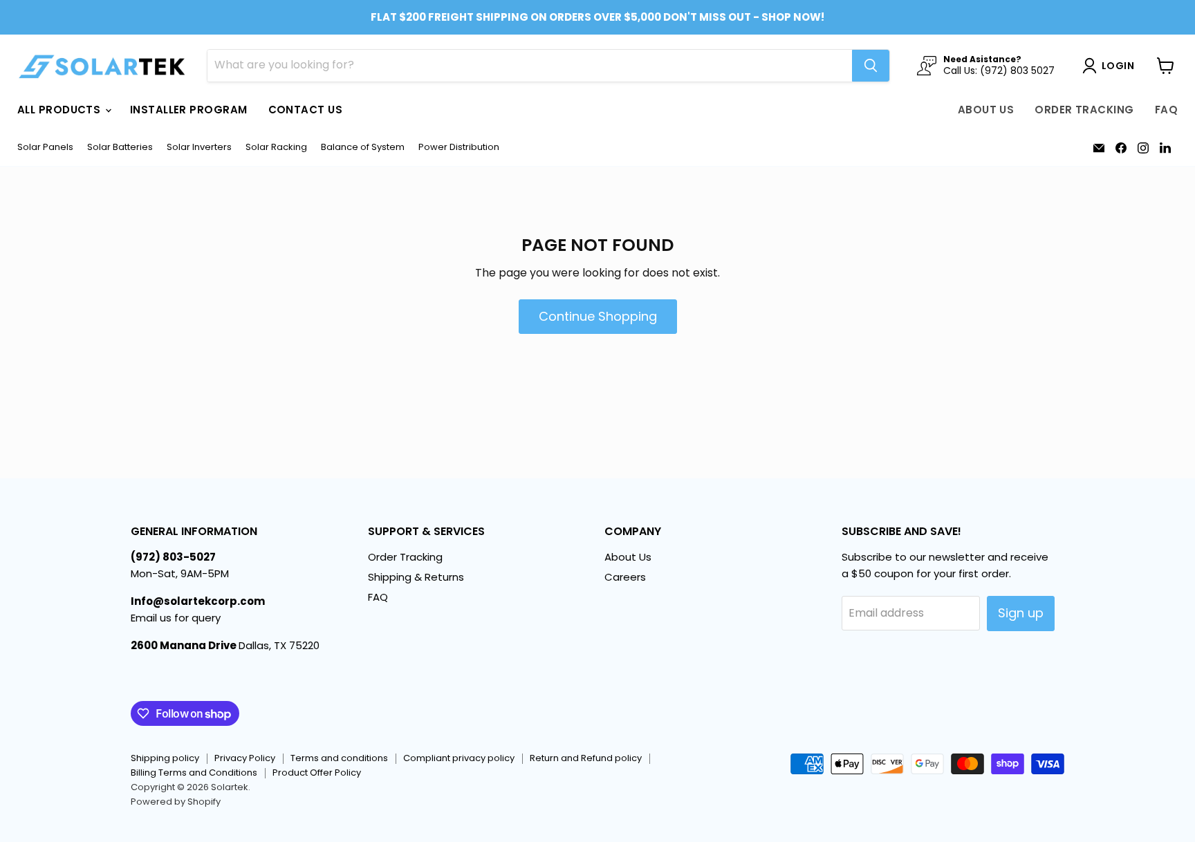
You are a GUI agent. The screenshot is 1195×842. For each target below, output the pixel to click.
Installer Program (189, 109)
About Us (986, 109)
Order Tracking (1084, 109)
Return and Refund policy (586, 758)
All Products (60, 109)
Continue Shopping (598, 316)
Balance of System (363, 147)
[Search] (870, 66)
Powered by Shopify (176, 801)
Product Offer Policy (316, 772)
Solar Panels (45, 147)
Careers (625, 577)
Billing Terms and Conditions (194, 772)
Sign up (1021, 612)
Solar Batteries (120, 147)
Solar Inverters (199, 147)
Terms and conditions (339, 758)
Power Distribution (458, 147)
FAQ (1166, 109)
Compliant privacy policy (459, 758)
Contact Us (305, 109)
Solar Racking (276, 147)
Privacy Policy (244, 758)
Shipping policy (165, 758)
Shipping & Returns (416, 577)
